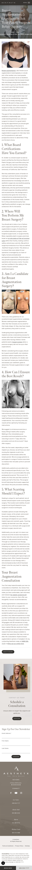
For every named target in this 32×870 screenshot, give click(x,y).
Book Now (17, 718)
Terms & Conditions (7, 846)
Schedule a (16, 702)
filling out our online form (15, 643)
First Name (5, 741)
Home (12, 32)
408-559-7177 (20, 862)
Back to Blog (8, 651)
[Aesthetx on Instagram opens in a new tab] (21, 793)
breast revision (17, 342)
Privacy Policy (19, 846)
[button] (3, 863)
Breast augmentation (9, 70)
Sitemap (27, 846)
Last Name (5, 748)
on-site (10, 238)
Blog (17, 32)
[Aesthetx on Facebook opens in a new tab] (11, 793)
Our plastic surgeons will (18, 595)
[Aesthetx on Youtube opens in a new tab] (16, 793)
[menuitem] (11, 793)
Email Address (6, 733)
